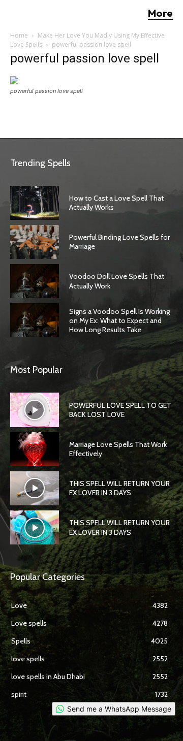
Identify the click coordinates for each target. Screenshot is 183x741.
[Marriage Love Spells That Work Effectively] (34, 449)
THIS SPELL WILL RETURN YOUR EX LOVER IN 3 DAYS (119, 488)
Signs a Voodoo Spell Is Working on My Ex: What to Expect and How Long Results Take (119, 320)
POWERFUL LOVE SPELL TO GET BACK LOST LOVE (120, 410)
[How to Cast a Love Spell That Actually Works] (34, 203)
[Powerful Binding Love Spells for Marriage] (34, 242)
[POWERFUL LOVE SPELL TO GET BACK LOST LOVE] (34, 410)
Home (19, 35)
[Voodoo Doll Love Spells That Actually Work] (34, 281)
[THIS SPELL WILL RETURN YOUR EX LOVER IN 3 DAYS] (34, 488)
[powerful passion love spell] (59, 81)
